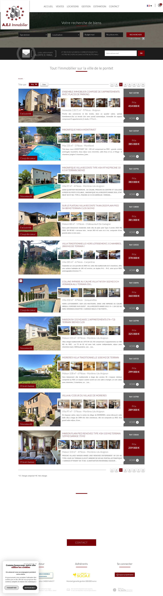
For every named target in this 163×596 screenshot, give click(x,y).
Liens (45, 590)
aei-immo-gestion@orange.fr (81, 512)
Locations (73, 6)
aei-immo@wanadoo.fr (124, 512)
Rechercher (136, 34)
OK (141, 53)
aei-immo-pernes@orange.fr (125, 532)
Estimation (99, 6)
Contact (114, 6)
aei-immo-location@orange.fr (81, 530)
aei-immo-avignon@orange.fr (38, 512)
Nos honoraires (40, 590)
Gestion (86, 6)
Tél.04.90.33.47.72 (81, 505)
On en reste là (29, 564)
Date (44, 84)
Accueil (48, 6)
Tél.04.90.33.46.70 (38, 508)
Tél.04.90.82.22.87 (81, 534)
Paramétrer (11, 588)
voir (132, 118)
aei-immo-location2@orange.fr (81, 520)
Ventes (60, 6)
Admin (50, 590)
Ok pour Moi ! (30, 588)
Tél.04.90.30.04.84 (124, 529)
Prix (32, 84)
